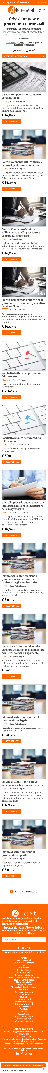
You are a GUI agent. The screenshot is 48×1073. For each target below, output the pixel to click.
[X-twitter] (26, 1053)
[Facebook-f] (22, 1053)
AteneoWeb (11, 42)
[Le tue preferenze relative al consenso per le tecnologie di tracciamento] (44, 1069)
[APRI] (3, 10)
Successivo (31, 891)
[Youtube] (30, 1053)
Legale (21, 42)
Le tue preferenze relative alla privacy (22, 1066)
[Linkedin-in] (17, 1053)
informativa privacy (36, 952)
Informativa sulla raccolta (14, 1070)
